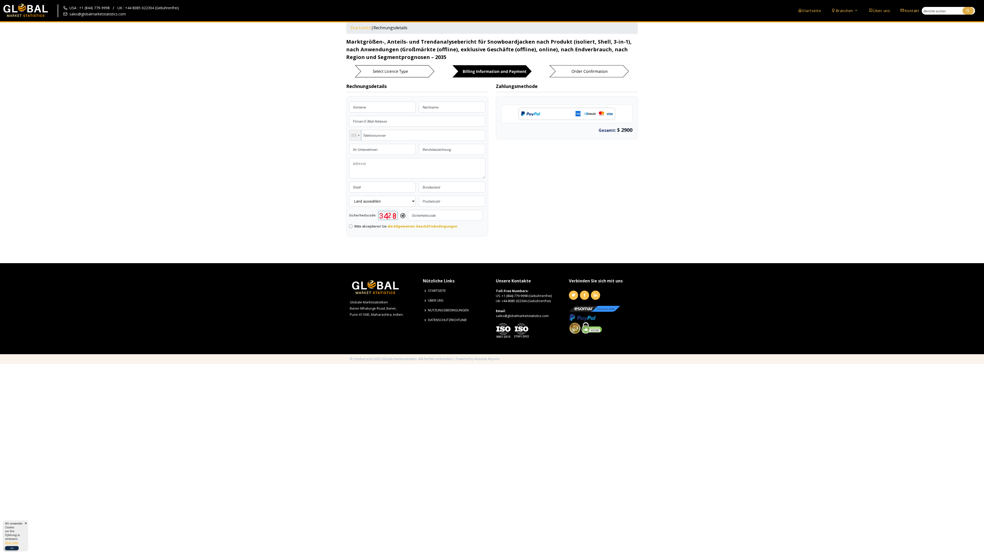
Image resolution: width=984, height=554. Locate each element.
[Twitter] (573, 295)
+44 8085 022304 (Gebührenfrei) (526, 301)
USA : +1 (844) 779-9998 (89, 7)
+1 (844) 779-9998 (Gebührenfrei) (527, 295)
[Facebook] (584, 295)
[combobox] (355, 135)
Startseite (811, 10)
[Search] (968, 11)
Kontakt (912, 10)
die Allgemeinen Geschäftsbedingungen (422, 226)
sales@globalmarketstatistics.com (97, 14)
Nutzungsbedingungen (448, 310)
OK (12, 548)
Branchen (845, 10)
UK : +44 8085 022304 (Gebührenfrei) (148, 7)
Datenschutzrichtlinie (447, 320)
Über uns (881, 10)
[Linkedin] (595, 295)
